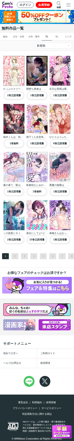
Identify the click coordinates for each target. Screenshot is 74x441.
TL (46, 36)
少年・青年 (34, 36)
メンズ (68, 36)
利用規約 (37, 402)
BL (57, 36)
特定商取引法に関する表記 (37, 414)
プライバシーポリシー (25, 408)
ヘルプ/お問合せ (12, 363)
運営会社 (23, 402)
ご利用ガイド (47, 353)
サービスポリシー (51, 408)
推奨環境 (45, 363)
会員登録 (44, 4)
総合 (5, 36)
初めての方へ (10, 353)
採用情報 (51, 402)
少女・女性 (18, 36)
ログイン (25, 4)
